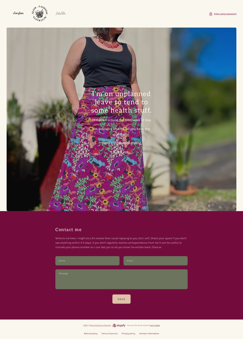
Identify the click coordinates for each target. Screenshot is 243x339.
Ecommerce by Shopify (100, 325)
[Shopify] (119, 325)
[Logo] (40, 13)
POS (85, 325)
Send (121, 299)
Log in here (155, 325)
